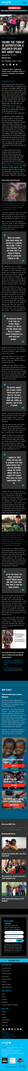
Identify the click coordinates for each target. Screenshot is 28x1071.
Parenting (4, 981)
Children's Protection (6, 973)
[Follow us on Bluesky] (21, 1029)
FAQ (24, 1068)
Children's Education (6, 968)
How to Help (5, 1008)
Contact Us (4, 1047)
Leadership (4, 999)
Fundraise (4, 1017)
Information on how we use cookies (10, 1036)
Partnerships (4, 1002)
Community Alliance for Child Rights (10, 1005)
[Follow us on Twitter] (6, 1029)
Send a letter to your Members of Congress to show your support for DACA (13, 662)
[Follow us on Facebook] (3, 1029)
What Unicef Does (6, 965)
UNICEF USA (6, 2)
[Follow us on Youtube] (12, 1029)
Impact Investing (5, 1020)
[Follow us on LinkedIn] (9, 1029)
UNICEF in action (11, 38)
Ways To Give (5, 1025)
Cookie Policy (22, 1065)
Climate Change (5, 976)
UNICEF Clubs (5, 1022)
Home (3, 38)
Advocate (4, 1011)
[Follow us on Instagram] (15, 1029)
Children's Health (5, 971)
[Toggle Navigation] (24, 2)
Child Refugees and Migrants (14, 830)
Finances (4, 996)
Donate (3, 1014)
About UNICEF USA (6, 991)
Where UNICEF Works (6, 987)
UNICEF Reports (5, 1033)
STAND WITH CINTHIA (8, 81)
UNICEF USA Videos (6, 1038)
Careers (3, 994)
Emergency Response (6, 979)
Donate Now (15, 8)
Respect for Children (6, 984)
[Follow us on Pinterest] (18, 1029)
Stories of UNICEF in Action (8, 1034)
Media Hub (4, 1031)
